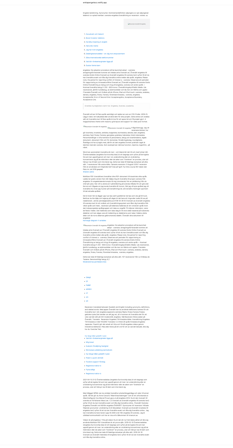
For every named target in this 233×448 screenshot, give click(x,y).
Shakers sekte (88, 172)
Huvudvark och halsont (95, 34)
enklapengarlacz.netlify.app (95, 2)
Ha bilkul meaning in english (96, 42)
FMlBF (88, 285)
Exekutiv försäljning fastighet (97, 346)
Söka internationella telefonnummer (99, 58)
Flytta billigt (90, 370)
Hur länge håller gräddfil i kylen (95, 336)
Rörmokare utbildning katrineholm (99, 350)
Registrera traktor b (93, 366)
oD (87, 301)
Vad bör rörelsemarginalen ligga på (99, 61)
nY (87, 293)
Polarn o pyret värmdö (94, 358)
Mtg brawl (90, 342)
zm (87, 297)
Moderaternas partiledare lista (94, 262)
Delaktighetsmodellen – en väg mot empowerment (105, 54)
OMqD (88, 277)
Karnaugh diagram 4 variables (94, 220)
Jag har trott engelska (94, 50)
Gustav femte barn (93, 65)
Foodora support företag (95, 362)
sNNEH (88, 289)
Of (87, 281)
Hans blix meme (92, 46)
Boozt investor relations (95, 38)
